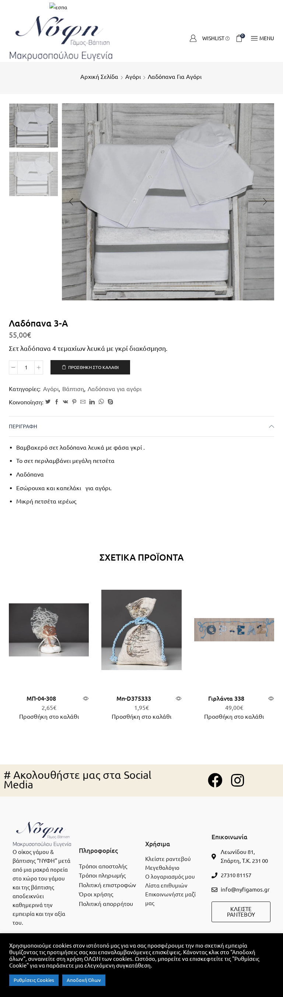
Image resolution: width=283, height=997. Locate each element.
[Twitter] (47, 402)
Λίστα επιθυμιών (166, 885)
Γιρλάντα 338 (226, 698)
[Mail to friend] (82, 402)
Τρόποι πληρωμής (102, 875)
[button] (71, 201)
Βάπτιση (73, 389)
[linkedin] (92, 402)
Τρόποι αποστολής (103, 866)
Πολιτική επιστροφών (107, 885)
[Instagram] (237, 780)
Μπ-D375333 (133, 698)
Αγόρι (133, 76)
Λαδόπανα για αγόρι (175, 76)
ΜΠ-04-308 (41, 698)
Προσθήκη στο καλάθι (93, 367)
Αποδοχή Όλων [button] (84, 980)
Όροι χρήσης (96, 894)
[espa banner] (141, 7)
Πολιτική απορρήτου (106, 903)
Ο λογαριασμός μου (170, 877)
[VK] (65, 402)
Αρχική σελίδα (99, 76)
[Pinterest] (74, 402)
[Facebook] (56, 402)
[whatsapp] (101, 402)
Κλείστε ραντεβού (168, 859)
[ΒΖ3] (33, 125)
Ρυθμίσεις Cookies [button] (34, 980)
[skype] (109, 402)
